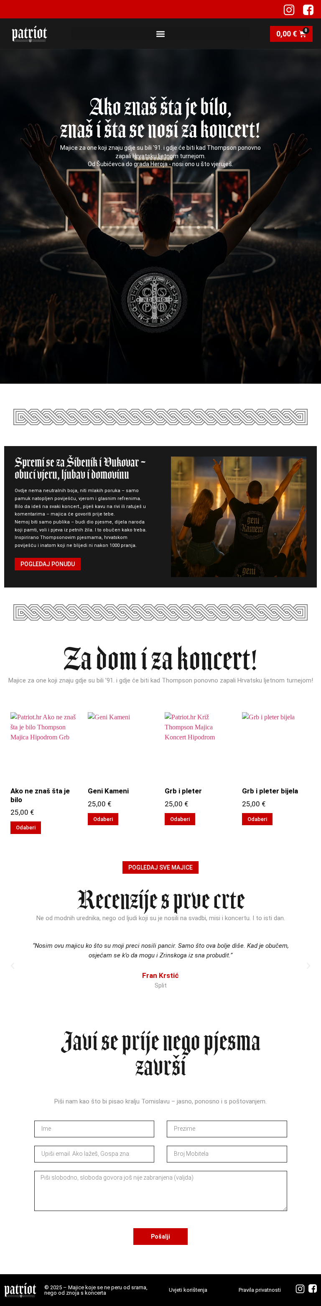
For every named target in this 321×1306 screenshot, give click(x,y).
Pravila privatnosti (260, 1290)
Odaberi (26, 827)
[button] (160, 34)
